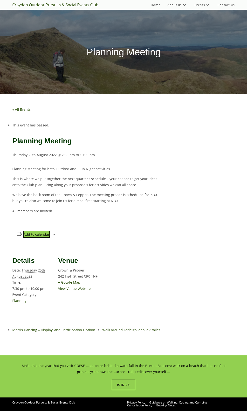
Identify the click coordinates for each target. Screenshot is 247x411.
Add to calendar (36, 234)
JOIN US (123, 385)
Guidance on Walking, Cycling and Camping (178, 402)
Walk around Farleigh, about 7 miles (131, 330)
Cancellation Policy (139, 405)
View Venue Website (74, 288)
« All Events (21, 109)
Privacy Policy (136, 402)
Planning (19, 300)
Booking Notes (166, 405)
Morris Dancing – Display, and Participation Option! (53, 330)
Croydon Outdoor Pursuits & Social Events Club (55, 4)
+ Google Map (69, 282)
